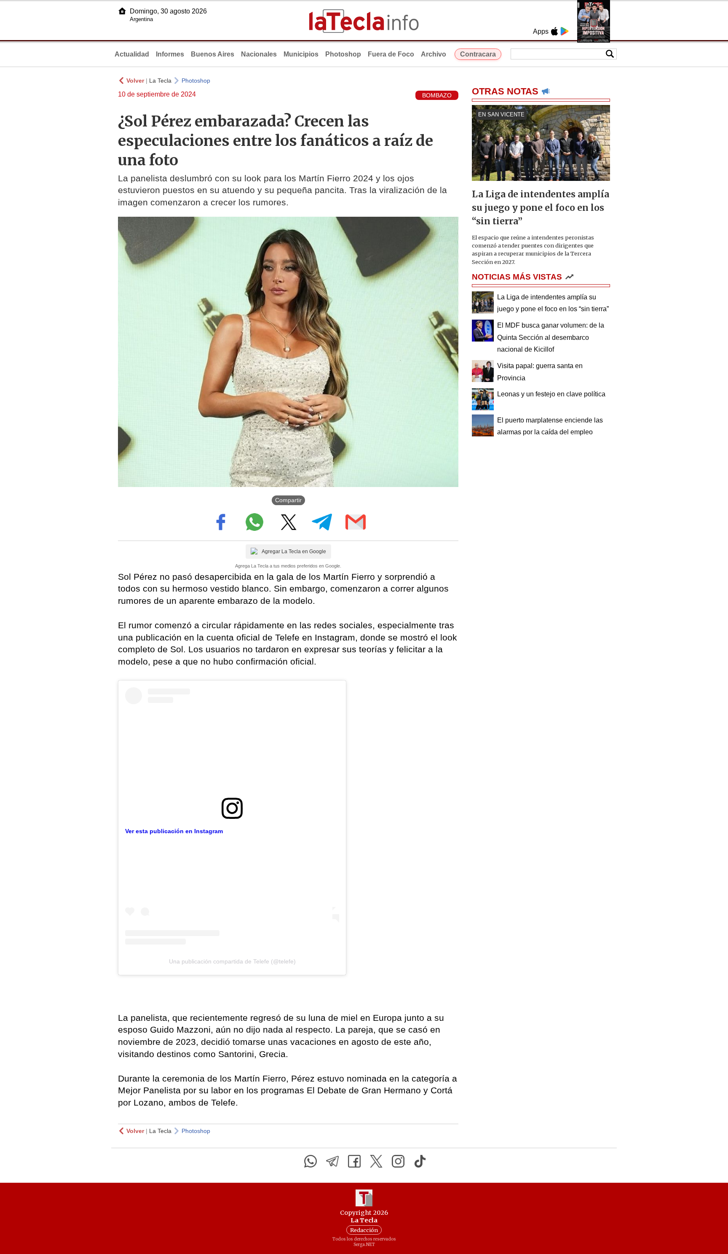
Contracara (478, 54)
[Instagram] (398, 1161)
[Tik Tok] (420, 1161)
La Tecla (160, 80)
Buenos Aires (212, 54)
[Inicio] (122, 11)
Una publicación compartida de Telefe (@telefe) (232, 961)
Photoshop (343, 54)
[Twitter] (376, 1161)
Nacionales (259, 54)
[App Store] (554, 31)
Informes (170, 54)
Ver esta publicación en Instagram (174, 831)
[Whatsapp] (310, 1161)
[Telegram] (332, 1161)
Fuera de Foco (391, 54)
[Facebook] (354, 1161)
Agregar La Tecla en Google (294, 551)
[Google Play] (564, 31)
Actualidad (132, 54)
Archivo (433, 54)
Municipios (301, 54)
